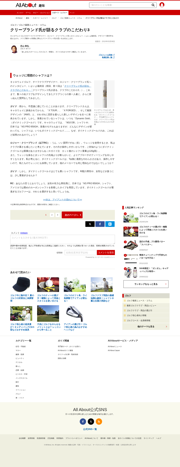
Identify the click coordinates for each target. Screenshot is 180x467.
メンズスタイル (21, 378)
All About (19, 18)
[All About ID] (161, 5)
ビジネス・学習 (21, 374)
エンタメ (20, 13)
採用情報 (31, 438)
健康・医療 (20, 354)
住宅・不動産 (21, 347)
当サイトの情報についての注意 (129, 438)
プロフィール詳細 (105, 55)
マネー (18, 350)
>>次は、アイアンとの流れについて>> (62, 199)
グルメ (18, 394)
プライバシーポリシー (74, 438)
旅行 (17, 382)
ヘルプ (158, 438)
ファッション (21, 390)
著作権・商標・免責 (108, 438)
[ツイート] (90, 224)
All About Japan (114, 350)
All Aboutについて (91, 438)
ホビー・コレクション (41, 13)
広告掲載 (51, 438)
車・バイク (20, 398)
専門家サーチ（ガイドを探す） (69, 347)
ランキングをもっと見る (146, 284)
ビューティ (20, 358)
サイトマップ (149, 438)
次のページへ (71, 215)
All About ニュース (115, 347)
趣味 (42, 5)
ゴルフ (54, 18)
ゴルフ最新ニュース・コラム (71, 18)
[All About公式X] (91, 421)
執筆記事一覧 (107, 57)
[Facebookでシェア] (100, 224)
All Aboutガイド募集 (65, 350)
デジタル (19, 362)
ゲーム (28, 13)
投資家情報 (41, 438)
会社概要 (22, 438)
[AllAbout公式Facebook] (83, 421)
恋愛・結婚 (20, 370)
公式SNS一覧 (90, 429)
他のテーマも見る (146, 326)
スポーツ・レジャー (59, 13)
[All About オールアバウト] (26, 5)
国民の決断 (62, 358)
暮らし (18, 366)
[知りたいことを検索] (153, 5)
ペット (72, 13)
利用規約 (60, 438)
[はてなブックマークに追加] (110, 224)
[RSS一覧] (99, 421)
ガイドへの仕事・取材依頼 (68, 354)
